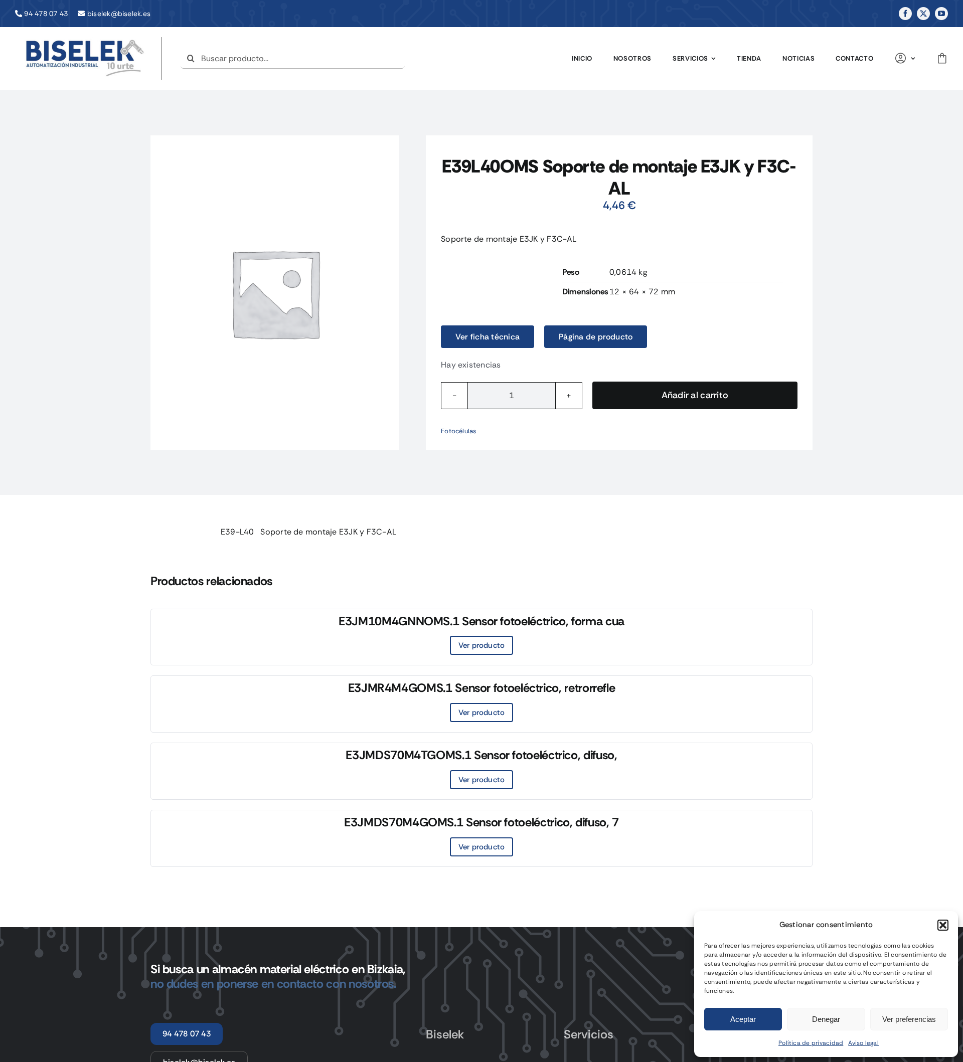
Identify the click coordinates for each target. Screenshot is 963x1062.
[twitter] (923, 13)
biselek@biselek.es (118, 13)
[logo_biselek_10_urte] (85, 41)
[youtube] (941, 13)
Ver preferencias (909, 1019)
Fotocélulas (459, 431)
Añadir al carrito (695, 395)
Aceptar (743, 1019)
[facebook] (905, 13)
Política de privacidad (810, 1043)
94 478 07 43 (46, 13)
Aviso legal (863, 1043)
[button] (943, 925)
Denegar (826, 1019)
